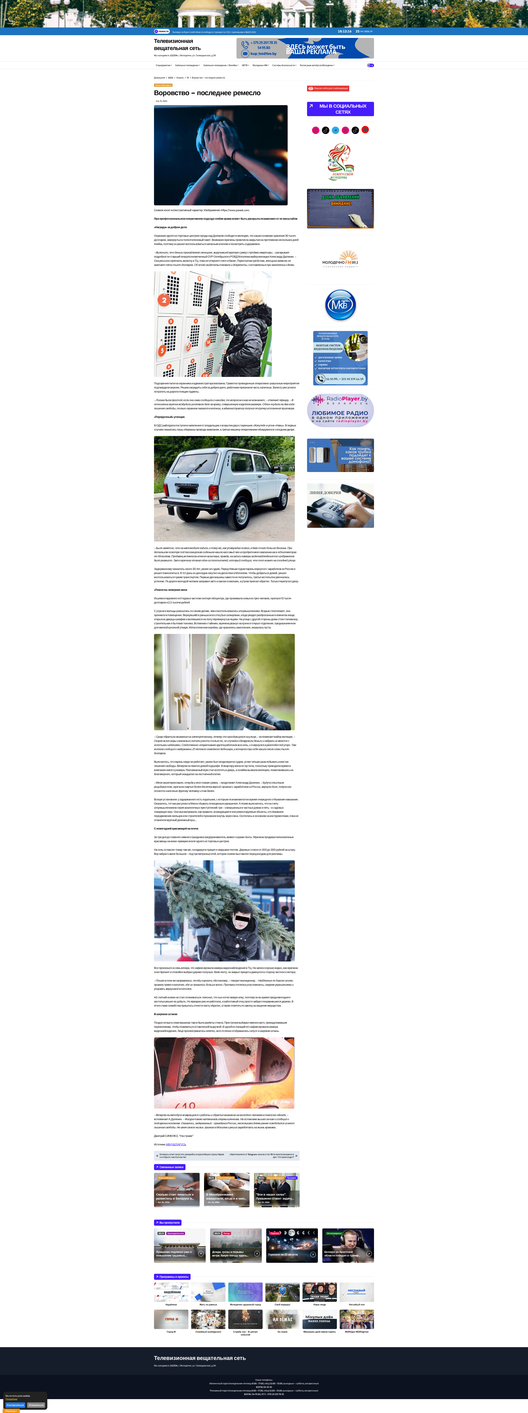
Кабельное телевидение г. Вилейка (220, 65)
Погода (227, 1233)
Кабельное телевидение (186, 65)
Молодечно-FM (260, 65)
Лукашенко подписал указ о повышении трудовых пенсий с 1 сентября (174, 1255)
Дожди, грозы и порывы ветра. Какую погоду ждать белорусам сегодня (229, 1255)
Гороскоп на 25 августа (283, 1254)
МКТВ (245, 65)
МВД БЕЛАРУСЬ (176, 1144)
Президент (291, 1178)
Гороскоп (275, 1233)
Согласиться (15, 1405)
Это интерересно (334, 1233)
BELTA (211, 1178)
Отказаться (36, 1405)
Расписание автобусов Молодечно (316, 65)
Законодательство (175, 1233)
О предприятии (163, 65)
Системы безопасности (283, 65)
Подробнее (11, 1399)
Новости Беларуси (163, 85)
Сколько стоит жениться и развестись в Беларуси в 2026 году (175, 1198)
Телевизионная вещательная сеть (200, 1357)
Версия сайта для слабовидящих (330, 88)
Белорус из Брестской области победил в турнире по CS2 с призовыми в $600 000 (342, 1257)
